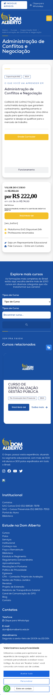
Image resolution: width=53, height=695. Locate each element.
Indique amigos (10, 5)
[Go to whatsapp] (6, 688)
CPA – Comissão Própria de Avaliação (22, 577)
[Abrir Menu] (49, 18)
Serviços (6, 540)
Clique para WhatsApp (38, 5)
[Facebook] (9, 471)
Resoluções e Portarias (14, 567)
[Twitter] (21, 471)
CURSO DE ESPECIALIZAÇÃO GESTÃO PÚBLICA (23, 388)
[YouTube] (15, 471)
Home (5, 30)
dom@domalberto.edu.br (15, 630)
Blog (4, 597)
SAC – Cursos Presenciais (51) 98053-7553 (25, 509)
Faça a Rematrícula (12, 550)
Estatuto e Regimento (14, 556)
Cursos (14, 30)
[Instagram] (3, 471)
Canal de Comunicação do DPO (19, 594)
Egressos (7, 573)
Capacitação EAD (28, 30)
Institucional (8, 543)
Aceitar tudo (26, 674)
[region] (26, 669)
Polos (5, 536)
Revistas (7, 583)
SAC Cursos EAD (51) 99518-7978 (20, 506)
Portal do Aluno (10, 513)
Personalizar (26, 681)
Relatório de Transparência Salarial (21, 590)
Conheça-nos (9, 546)
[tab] (26, 137)
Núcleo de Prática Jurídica (16, 580)
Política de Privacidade (14, 570)
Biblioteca (7, 516)
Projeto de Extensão (13, 587)
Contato (6, 600)
